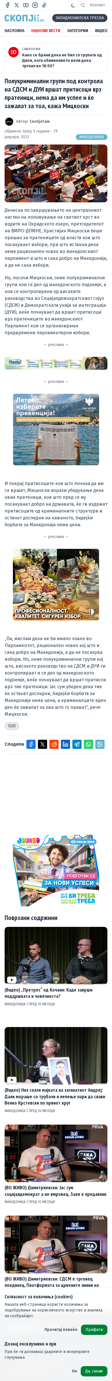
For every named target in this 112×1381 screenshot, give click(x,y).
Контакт (97, 5)
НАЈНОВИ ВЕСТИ (45, 30)
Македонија (91, 136)
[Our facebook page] (7, 5)
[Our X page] (17, 5)
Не (74, 1371)
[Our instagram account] (35, 5)
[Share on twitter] (42, 744)
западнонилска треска (80, 17)
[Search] (82, 5)
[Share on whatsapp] (88, 744)
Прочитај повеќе (61, 1329)
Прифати (94, 1329)
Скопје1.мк (40, 121)
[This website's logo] (24, 18)
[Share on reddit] (54, 744)
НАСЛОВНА (14, 30)
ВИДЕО (101, 30)
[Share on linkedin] (65, 744)
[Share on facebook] (31, 744)
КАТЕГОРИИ (77, 30)
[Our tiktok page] (44, 5)
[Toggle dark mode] (73, 5)
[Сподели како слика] (100, 744)
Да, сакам (94, 1371)
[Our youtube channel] (26, 5)
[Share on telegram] (77, 744)
